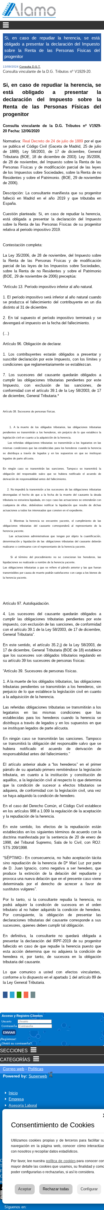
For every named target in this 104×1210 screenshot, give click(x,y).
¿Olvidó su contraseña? (16, 1043)
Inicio (13, 1093)
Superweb (38, 1076)
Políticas (35, 1068)
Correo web (13, 1068)
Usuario (6, 1021)
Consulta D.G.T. (29, 66)
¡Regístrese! (8, 1039)
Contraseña (9, 1026)
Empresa (16, 1099)
